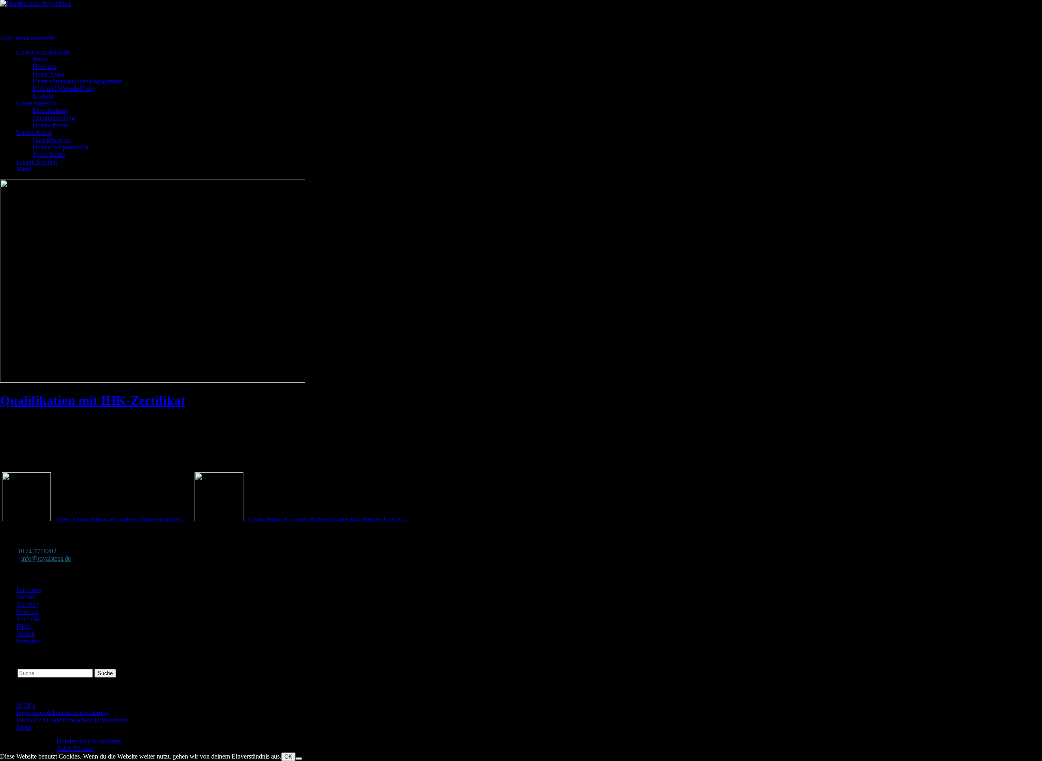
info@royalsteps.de (46, 558)
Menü (23, 169)
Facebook (29, 589)
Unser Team (48, 73)
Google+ (27, 604)
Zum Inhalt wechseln (27, 38)
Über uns (44, 66)
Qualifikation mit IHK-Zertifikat (92, 400)
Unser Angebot (35, 103)
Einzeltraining (50, 110)
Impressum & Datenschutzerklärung (62, 712)
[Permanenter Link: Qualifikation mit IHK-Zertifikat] (152, 380)
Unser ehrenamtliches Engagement (77, 81)
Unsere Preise (50, 125)
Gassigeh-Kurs (52, 139)
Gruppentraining (54, 117)
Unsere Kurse (34, 132)
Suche (8, 672)
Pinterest (27, 611)
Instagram (29, 641)
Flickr (23, 626)
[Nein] (299, 758)
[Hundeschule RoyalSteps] (35, 3)
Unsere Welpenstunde (61, 147)
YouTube (28, 619)
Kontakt (43, 95)
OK (288, 757)
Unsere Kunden (36, 161)
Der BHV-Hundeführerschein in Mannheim (72, 720)
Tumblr (25, 633)
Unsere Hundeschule (43, 51)
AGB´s (25, 705)
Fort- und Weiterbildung (63, 88)
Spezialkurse (49, 154)
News (40, 59)
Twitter (25, 597)
